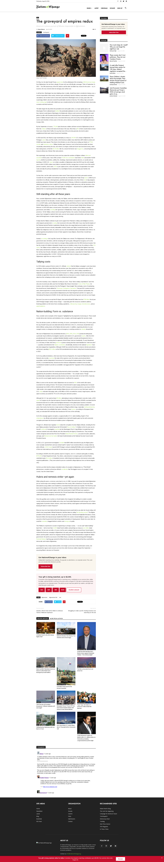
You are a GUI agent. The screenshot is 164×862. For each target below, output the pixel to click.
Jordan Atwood (113, 96)
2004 (67, 333)
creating (55, 223)
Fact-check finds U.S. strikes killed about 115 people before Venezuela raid (66, 727)
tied (85, 180)
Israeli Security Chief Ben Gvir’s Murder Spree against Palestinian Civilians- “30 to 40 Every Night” (85, 653)
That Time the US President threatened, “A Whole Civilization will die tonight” (45, 706)
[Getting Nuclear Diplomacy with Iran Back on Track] (45, 719)
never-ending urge (41, 102)
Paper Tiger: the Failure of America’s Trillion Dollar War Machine (84, 706)
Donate (112, 8)
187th (55, 166)
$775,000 (39, 456)
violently (83, 329)
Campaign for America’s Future (108, 814)
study (40, 391)
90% (75, 382)
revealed (61, 442)
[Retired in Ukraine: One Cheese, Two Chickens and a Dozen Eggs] (66, 628)
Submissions (71, 819)
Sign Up (119, 8)
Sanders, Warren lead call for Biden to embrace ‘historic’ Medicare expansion (49, 611)
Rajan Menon (41, 29)
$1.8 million (49, 458)
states (43, 140)
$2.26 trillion (56, 148)
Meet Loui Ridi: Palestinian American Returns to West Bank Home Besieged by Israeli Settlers (45, 670)
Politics (38, 702)
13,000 (55, 528)
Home (38, 808)
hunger (79, 304)
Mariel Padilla (113, 61)
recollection (65, 469)
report (51, 162)
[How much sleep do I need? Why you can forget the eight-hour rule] (104, 48)
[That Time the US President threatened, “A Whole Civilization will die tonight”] (45, 697)
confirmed (43, 429)
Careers (70, 814)
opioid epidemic (40, 306)
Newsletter (39, 811)
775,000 (55, 126)
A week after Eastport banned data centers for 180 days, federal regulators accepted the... (118, 68)
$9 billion (59, 398)
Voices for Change (82, 649)
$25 (49, 590)
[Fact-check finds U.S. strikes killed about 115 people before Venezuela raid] (66, 718)
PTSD (91, 142)
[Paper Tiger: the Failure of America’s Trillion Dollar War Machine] (86, 697)
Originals (104, 8)
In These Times (104, 829)
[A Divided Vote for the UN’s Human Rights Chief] (45, 628)
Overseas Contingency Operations (66, 288)
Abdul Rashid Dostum (72, 433)
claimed (68, 266)
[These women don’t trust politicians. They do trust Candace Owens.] (104, 60)
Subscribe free (45, 566)
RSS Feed (39, 821)
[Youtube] (126, 1)
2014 (74, 333)
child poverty (73, 304)
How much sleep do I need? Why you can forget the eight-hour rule (119, 47)
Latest (96, 8)
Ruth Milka (112, 73)
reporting (57, 429)
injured (38, 160)
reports (84, 336)
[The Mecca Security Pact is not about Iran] (86, 662)
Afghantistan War (53, 597)
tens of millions (71, 427)
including (52, 209)
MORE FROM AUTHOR (56, 618)
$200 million (52, 349)
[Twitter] (123, 1)
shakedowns (39, 418)
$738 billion (86, 299)
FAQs (69, 816)
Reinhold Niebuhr (41, 539)
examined (51, 358)
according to (44, 238)
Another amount (74, 590)
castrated (44, 521)
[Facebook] (118, 1)
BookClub (39, 819)
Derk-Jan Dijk (113, 50)
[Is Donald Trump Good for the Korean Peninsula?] (66, 671)
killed (82, 157)
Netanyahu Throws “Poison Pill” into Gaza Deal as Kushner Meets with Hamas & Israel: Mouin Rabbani (66, 707)
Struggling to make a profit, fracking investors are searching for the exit (82, 611)
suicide (38, 144)
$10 (42, 590)
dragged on (80, 148)
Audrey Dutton (113, 84)
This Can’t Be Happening (106, 811)
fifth (78, 128)
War (37, 17)
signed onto (60, 82)
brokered (58, 342)
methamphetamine (89, 407)
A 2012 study (48, 447)
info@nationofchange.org (74, 854)
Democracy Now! (105, 819)
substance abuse (48, 144)
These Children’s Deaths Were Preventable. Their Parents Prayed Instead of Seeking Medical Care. (118, 79)
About (69, 808)
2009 (71, 333)
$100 (62, 590)
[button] (126, 8)
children (44, 128)
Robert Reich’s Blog (105, 808)
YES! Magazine (104, 826)
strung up (67, 521)
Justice (38, 666)
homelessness (86, 304)
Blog (37, 816)
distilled (57, 111)
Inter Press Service (105, 824)
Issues (89, 8)
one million (86, 528)
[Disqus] (66, 772)
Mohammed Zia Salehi (50, 436)
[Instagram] (120, 1)
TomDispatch (46, 32)
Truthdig (102, 821)
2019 (77, 333)
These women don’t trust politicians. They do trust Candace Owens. (117, 57)
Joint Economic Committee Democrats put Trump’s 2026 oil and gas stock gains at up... (118, 91)
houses (73, 409)
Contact (70, 821)
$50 (56, 590)
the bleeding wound (82, 512)
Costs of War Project (84, 284)
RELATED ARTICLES (42, 618)
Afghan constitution (59, 344)
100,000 (73, 137)
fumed (58, 425)
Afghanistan (44, 597)
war (60, 597)
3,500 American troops (89, 82)
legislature (89, 344)
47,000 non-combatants (68, 157)
